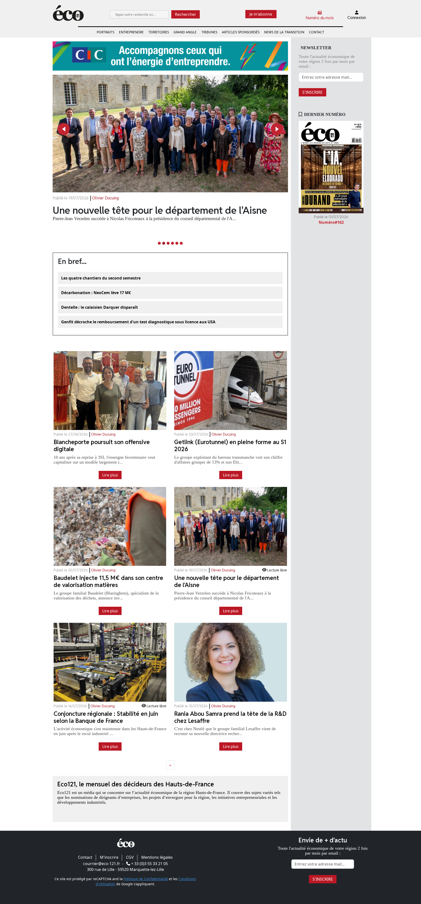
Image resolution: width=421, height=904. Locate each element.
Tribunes (209, 32)
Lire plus (110, 475)
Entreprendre (131, 32)
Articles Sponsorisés (240, 32)
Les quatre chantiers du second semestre (101, 278)
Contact (316, 32)
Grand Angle (185, 32)
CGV (130, 857)
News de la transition (284, 32)
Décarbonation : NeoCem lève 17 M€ (96, 292)
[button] (63, 129)
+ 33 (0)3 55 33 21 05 (149, 863)
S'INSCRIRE (312, 92)
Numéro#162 (331, 222)
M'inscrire (109, 857)
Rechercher (185, 14)
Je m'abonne (260, 14)
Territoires (158, 32)
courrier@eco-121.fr (101, 863)
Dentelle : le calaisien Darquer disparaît (99, 307)
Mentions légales (157, 857)
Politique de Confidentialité (146, 878)
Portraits (105, 32)
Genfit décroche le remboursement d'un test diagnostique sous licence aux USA (138, 322)
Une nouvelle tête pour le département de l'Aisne (160, 210)
